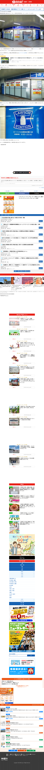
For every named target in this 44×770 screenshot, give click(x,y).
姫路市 (10, 597)
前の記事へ (8, 191)
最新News (6, 5)
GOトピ (2, 5)
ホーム (9, 754)
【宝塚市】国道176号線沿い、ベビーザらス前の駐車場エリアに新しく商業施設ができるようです (27, 447)
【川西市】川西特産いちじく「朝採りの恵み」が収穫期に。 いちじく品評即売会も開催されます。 (27, 356)
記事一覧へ (22, 191)
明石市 (10, 595)
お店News (18, 5)
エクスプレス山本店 (23, 52)
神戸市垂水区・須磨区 (12, 583)
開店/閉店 (14, 5)
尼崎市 (10, 592)
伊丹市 (10, 587)
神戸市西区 (11, 585)
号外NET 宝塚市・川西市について (22, 755)
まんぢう (6, 295)
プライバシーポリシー (11, 755)
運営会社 (12, 754)
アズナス (28, 48)
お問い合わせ (33, 754)
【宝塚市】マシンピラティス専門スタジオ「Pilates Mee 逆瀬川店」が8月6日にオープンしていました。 (27, 497)
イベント (34, 5)
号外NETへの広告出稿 (25, 754)
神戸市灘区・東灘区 (12, 580)
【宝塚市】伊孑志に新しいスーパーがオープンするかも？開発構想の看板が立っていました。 (27, 368)
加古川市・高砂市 (12, 594)
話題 (30, 5)
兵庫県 (10, 11)
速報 (37, 5)
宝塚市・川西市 (28, 2)
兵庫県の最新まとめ (12, 578)
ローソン (36, 48)
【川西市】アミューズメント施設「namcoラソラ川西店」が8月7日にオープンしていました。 (27, 319)
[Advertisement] (22, 305)
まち (27, 5)
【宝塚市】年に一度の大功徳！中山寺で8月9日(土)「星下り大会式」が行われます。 (27, 407)
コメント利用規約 (41, 187)
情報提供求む (18, 754)
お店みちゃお (23, 5)
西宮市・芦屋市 (11, 590)
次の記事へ (36, 191)
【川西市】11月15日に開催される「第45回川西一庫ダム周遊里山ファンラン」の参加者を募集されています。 (27, 523)
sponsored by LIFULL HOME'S (37, 704)
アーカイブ (41, 5)
